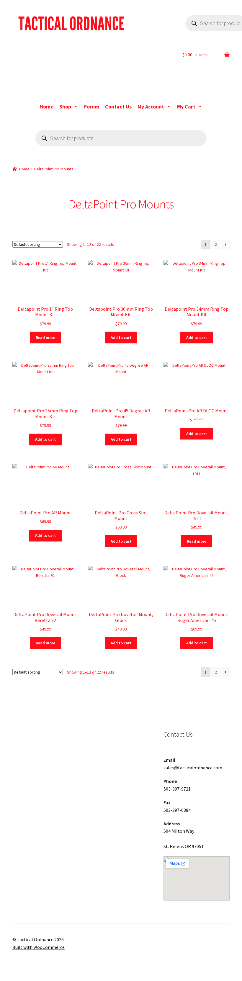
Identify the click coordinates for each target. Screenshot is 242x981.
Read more (45, 337)
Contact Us (118, 106)
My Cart (186, 106)
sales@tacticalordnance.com (192, 768)
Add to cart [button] (121, 337)
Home (46, 106)
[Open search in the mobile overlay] (121, 138)
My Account (151, 106)
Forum (91, 106)
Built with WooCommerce (38, 947)
